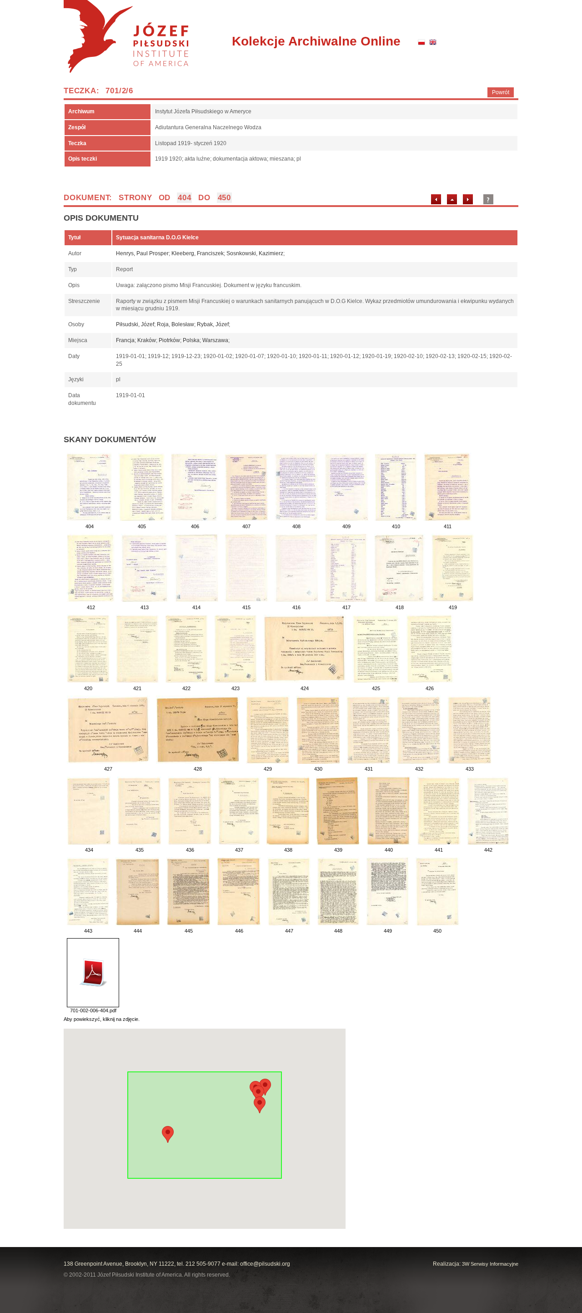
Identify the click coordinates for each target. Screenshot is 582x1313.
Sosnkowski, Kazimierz (254, 253)
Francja (125, 340)
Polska (191, 340)
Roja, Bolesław (175, 324)
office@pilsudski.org (265, 1264)
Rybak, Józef (213, 324)
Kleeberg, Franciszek (197, 253)
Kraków (146, 340)
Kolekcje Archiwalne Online (316, 41)
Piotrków (169, 340)
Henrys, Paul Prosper (142, 253)
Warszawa (215, 340)
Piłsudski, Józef (135, 324)
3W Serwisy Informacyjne (490, 1264)
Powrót (500, 92)
